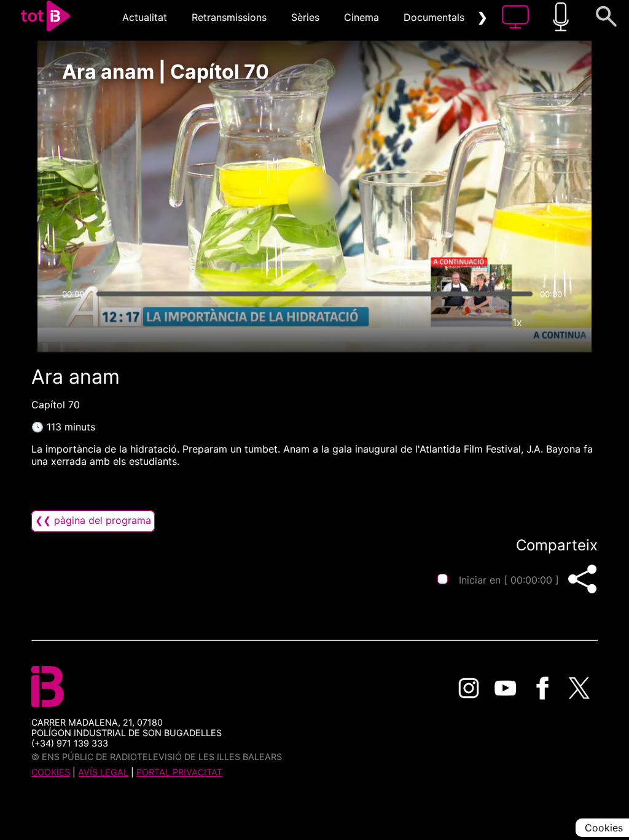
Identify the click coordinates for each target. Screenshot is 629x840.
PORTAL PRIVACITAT (179, 772)
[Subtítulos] (443, 322)
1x (517, 322)
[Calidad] (480, 322)
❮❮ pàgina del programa (93, 520)
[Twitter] (579, 688)
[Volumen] (75, 322)
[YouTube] (505, 688)
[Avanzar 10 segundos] (379, 198)
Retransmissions (229, 17)
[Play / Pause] (314, 198)
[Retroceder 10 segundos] (250, 198)
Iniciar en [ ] (509, 580)
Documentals (434, 17)
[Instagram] (468, 688)
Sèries (305, 17)
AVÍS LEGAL (103, 772)
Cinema (361, 17)
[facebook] (542, 688)
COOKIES (50, 772)
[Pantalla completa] (554, 322)
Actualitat (144, 17)
